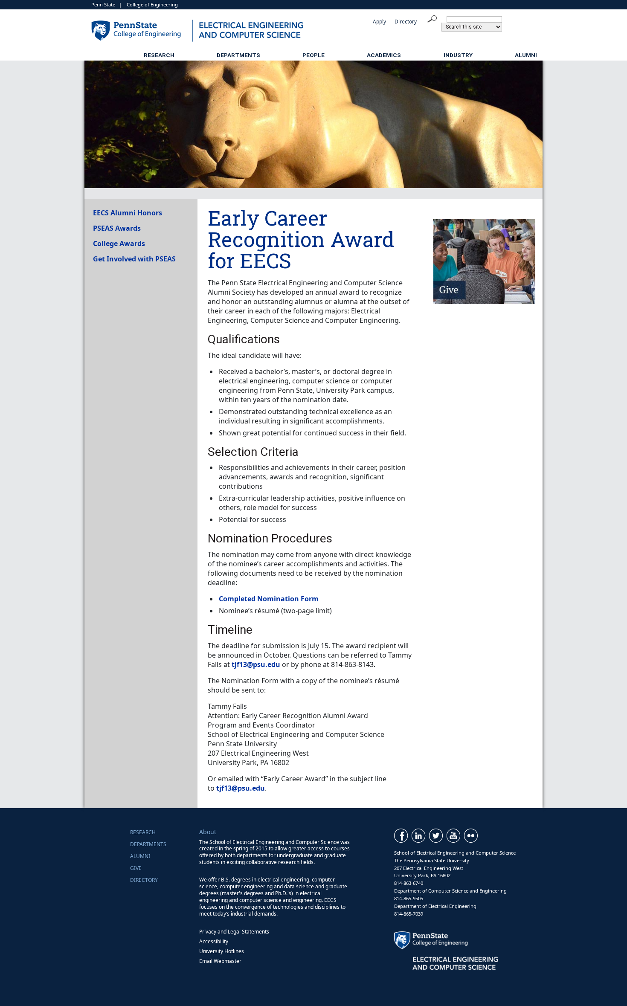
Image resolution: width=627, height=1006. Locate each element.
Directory (406, 21)
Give (136, 868)
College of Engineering (152, 4)
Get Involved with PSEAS (134, 259)
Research (159, 55)
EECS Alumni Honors (127, 212)
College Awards (119, 243)
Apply (379, 21)
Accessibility (213, 941)
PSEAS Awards (117, 228)
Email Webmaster (220, 961)
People (313, 55)
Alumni (526, 55)
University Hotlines (221, 951)
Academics (384, 55)
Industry (458, 55)
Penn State (103, 4)
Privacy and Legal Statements (234, 931)
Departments (238, 55)
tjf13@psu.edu (256, 664)
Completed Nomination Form (269, 598)
